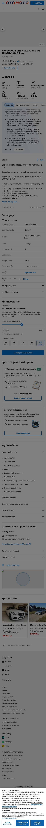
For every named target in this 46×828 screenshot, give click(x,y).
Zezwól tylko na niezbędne (22, 823)
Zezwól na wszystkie (37, 823)
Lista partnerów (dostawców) (9, 818)
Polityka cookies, (37, 805)
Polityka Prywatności (9, 807)
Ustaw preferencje (7, 823)
